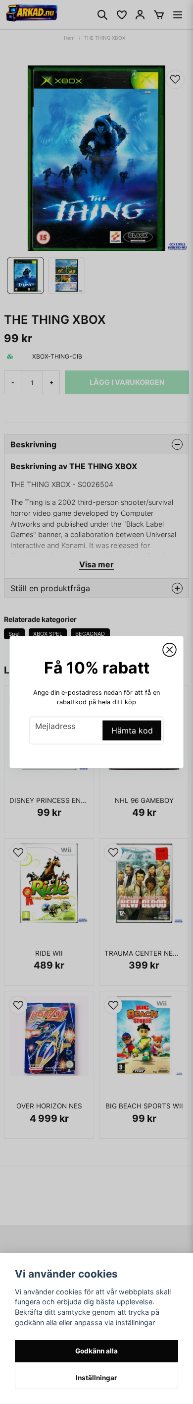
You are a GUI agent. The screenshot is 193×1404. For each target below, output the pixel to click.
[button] (170, 650)
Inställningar (96, 1378)
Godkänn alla (96, 1351)
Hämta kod (132, 730)
